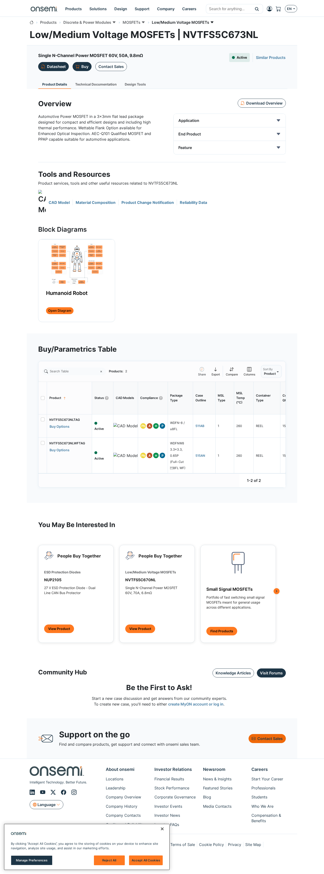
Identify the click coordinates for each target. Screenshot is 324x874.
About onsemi (120, 769)
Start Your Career (267, 779)
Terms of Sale (182, 844)
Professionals (263, 788)
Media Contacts (217, 806)
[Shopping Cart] (280, 9)
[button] (257, 9)
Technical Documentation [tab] (96, 84)
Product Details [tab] (54, 84)
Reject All (109, 860)
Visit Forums (271, 673)
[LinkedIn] (33, 792)
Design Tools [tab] (135, 84)
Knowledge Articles (233, 673)
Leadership (115, 788)
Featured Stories (217, 788)
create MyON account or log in (195, 704)
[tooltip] (216, 371)
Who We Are (262, 806)
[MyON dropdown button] (271, 9)
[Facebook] (64, 792)
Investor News (167, 815)
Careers (259, 769)
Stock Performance (171, 788)
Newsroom (214, 769)
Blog (207, 797)
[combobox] (228, 9)
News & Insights (217, 779)
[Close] (162, 829)
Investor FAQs (166, 824)
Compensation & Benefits (266, 818)
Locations (114, 779)
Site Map (253, 844)
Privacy (234, 844)
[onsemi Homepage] (44, 9)
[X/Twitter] (54, 792)
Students (259, 797)
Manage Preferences (31, 860)
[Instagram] (74, 792)
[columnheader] (69, 398)
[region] (87, 847)
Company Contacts (123, 815)
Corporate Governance (175, 797)
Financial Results (169, 779)
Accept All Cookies (146, 860)
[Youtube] (43, 792)
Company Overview (123, 797)
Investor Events (168, 806)
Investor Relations (173, 769)
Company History (121, 806)
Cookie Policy (211, 844)
